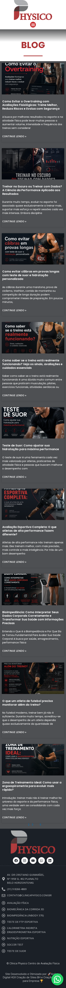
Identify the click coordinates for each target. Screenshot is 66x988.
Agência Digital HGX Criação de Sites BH (32, 975)
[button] (33, 25)
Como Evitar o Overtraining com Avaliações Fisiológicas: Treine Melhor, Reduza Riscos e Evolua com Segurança (30, 105)
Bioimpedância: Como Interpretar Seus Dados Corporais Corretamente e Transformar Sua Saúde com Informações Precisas (33, 617)
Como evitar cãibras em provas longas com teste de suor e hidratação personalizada (30, 275)
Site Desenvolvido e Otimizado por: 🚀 (28, 974)
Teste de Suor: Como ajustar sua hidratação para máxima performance (30, 447)
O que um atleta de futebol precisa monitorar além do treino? (27, 703)
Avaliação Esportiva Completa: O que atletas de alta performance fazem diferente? (29, 530)
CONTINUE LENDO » (14, 136)
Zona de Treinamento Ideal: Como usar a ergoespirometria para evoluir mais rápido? (31, 786)
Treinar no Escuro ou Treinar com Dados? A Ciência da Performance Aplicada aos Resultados (32, 190)
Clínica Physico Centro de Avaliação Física (34, 963)
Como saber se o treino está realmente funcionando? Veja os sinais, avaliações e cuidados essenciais (32, 364)
